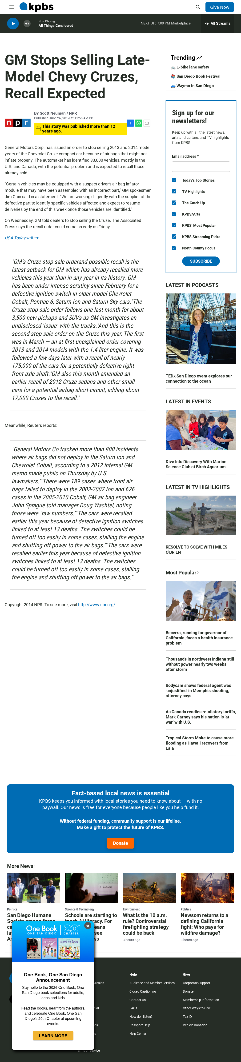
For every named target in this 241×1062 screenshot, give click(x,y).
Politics (12, 909)
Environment (131, 909)
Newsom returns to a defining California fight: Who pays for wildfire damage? (204, 924)
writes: (22, 237)
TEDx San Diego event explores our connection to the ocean (199, 378)
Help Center (137, 1033)
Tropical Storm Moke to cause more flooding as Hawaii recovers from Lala (200, 743)
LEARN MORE (53, 1036)
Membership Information (201, 1000)
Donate (120, 843)
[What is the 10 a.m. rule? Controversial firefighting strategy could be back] (149, 888)
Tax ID (187, 1016)
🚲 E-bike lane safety (190, 67)
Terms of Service (88, 1050)
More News (20, 866)
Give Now (219, 7)
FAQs (133, 1008)
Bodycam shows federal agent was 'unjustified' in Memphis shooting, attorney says (198, 690)
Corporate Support (196, 983)
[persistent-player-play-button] (13, 23)
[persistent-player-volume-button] (27, 23)
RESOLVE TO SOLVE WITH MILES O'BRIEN (196, 550)
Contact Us (137, 1000)
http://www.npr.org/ (96, 604)
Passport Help (139, 1025)
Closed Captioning (142, 991)
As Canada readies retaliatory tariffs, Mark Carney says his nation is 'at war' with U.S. (201, 717)
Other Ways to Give (197, 1008)
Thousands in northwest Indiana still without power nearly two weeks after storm (200, 664)
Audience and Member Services (152, 983)
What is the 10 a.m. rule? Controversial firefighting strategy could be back (146, 924)
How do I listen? (141, 1016)
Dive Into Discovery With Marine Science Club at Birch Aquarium (196, 464)
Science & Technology (79, 909)
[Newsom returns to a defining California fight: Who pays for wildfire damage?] (207, 888)
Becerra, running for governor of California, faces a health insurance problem (199, 637)
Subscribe (201, 261)
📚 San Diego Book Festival (196, 76)
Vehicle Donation (195, 1025)
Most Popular (181, 573)
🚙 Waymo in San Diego (192, 85)
